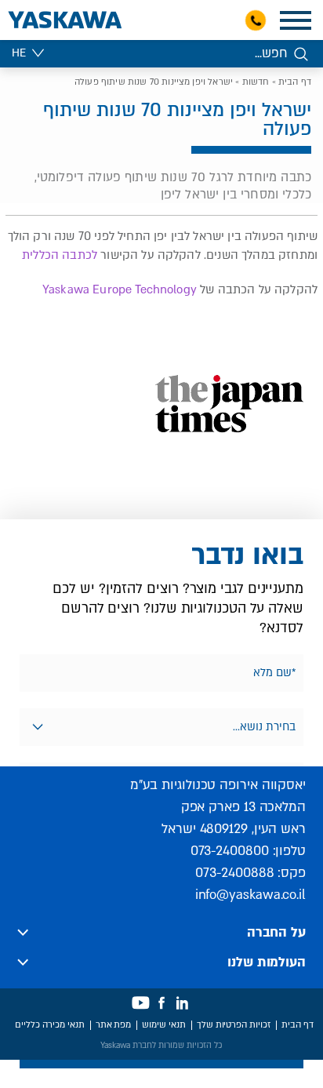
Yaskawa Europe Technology (119, 289)
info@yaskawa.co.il (250, 895)
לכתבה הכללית (59, 255)
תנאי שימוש (164, 1025)
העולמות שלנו (266, 962)
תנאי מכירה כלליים (49, 1025)
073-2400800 (230, 851)
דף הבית (294, 82)
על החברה (276, 932)
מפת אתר (114, 1025)
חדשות (256, 82)
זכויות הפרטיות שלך (233, 1025)
